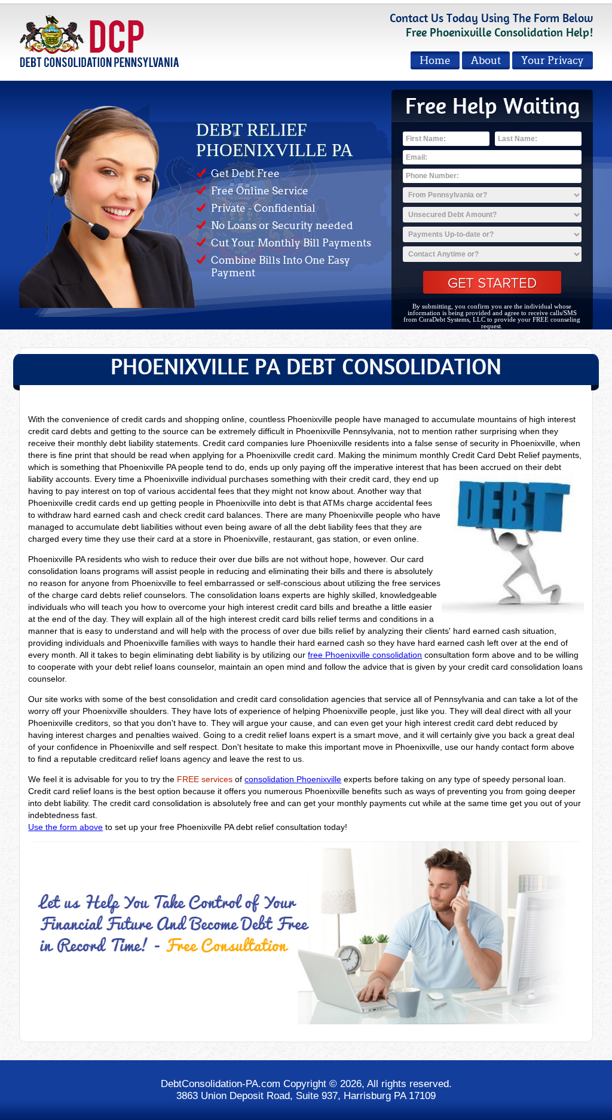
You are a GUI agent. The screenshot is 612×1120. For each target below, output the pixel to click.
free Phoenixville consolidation (365, 655)
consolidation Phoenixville (292, 779)
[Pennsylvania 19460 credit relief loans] (305, 932)
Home (435, 60)
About (486, 60)
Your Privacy (552, 60)
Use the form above (65, 827)
